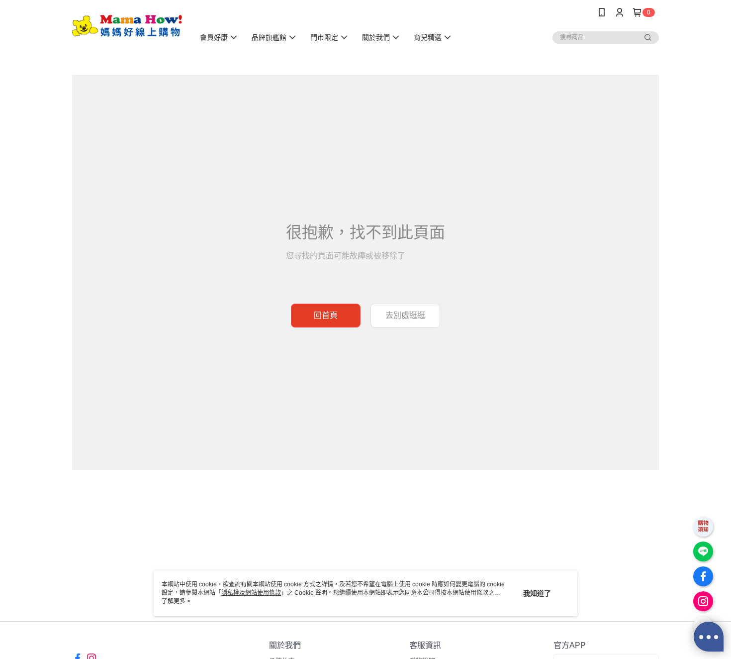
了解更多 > (176, 601)
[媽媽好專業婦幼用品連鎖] (127, 26)
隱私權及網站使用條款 (251, 592)
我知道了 (537, 593)
